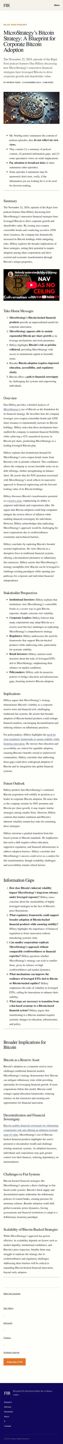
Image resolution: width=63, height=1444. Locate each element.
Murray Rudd (14, 82)
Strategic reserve (11, 1352)
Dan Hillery (8, 1308)
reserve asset (15, 500)
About (6, 1416)
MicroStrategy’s (12, 409)
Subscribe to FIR (14, 1362)
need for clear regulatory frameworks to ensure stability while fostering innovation (31, 739)
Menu (56, 5)
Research (8, 1402)
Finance (7, 1338)
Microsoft (8, 1323)
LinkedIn (7, 1426)
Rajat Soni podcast (12, 1293)
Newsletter (8, 1412)
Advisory (7, 1407)
